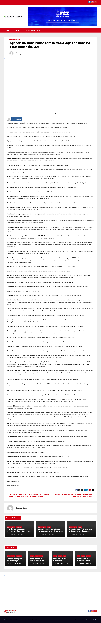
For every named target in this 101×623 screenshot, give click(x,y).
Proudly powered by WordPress (12, 619)
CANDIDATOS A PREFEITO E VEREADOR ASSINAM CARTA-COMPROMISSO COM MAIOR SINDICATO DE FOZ (29, 495)
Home (7, 30)
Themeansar (35, 619)
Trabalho (17, 39)
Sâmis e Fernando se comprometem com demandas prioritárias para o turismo (73, 495)
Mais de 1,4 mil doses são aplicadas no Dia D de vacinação (80, 531)
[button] (95, 30)
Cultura (88, 556)
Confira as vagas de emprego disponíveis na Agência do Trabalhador (18, 531)
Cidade (11, 39)
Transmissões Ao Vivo (32, 30)
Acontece (20, 52)
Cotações (16, 30)
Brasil (8, 527)
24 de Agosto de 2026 (14, 563)
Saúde (49, 527)
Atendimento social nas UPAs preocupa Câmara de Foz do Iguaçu (50, 531)
